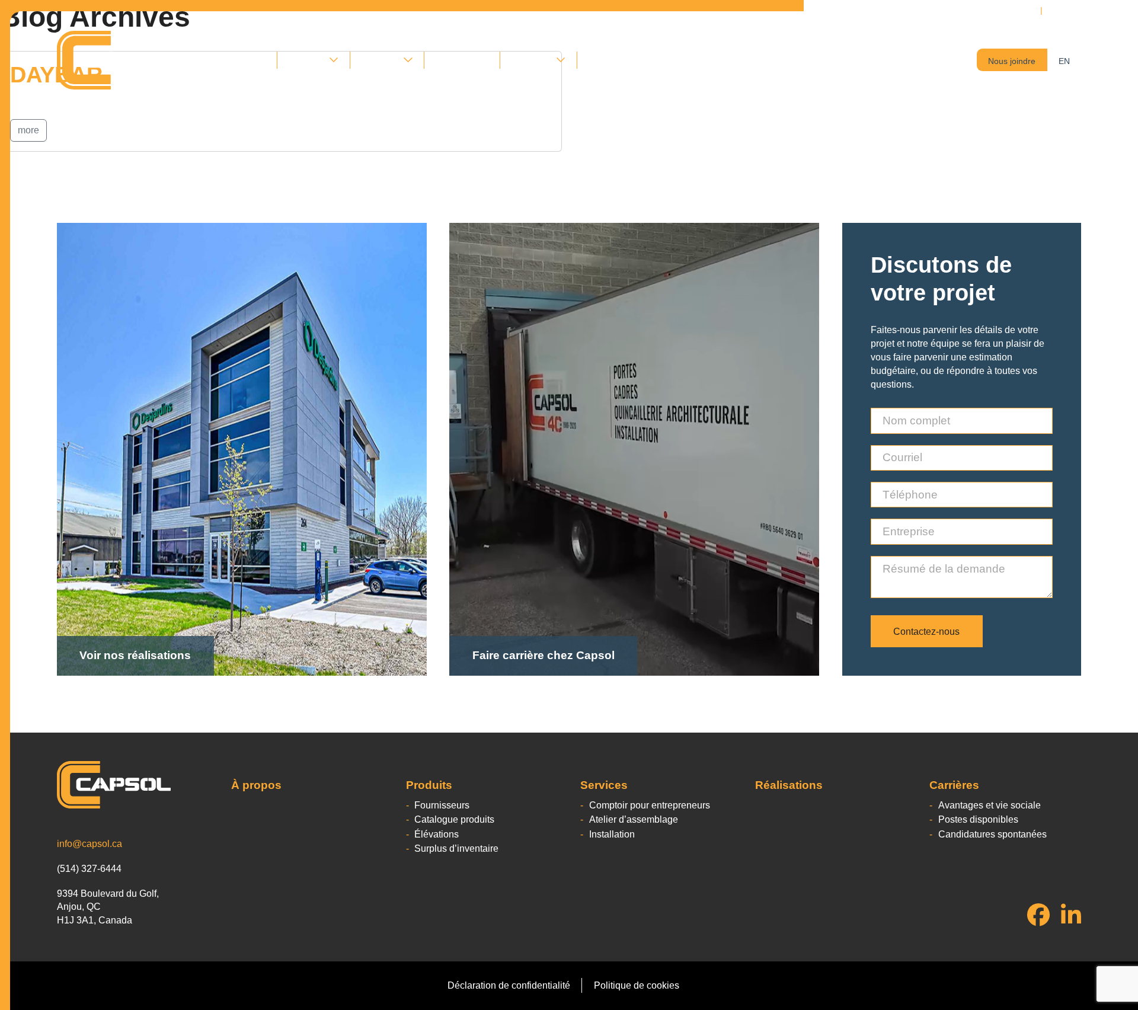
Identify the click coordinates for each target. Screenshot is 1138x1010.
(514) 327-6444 (1080, 10)
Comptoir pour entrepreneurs (649, 805)
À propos (247, 60)
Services (380, 60)
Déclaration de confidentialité (508, 985)
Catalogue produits (454, 819)
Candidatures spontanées (992, 834)
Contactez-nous (926, 631)
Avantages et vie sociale (989, 805)
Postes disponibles (978, 819)
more (28, 130)
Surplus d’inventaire (456, 848)
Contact (605, 60)
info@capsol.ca (89, 843)
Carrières (531, 60)
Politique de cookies (636, 985)
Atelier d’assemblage (633, 819)
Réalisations (462, 60)
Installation (612, 834)
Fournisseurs (441, 805)
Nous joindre (1011, 61)
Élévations (436, 834)
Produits (306, 60)
